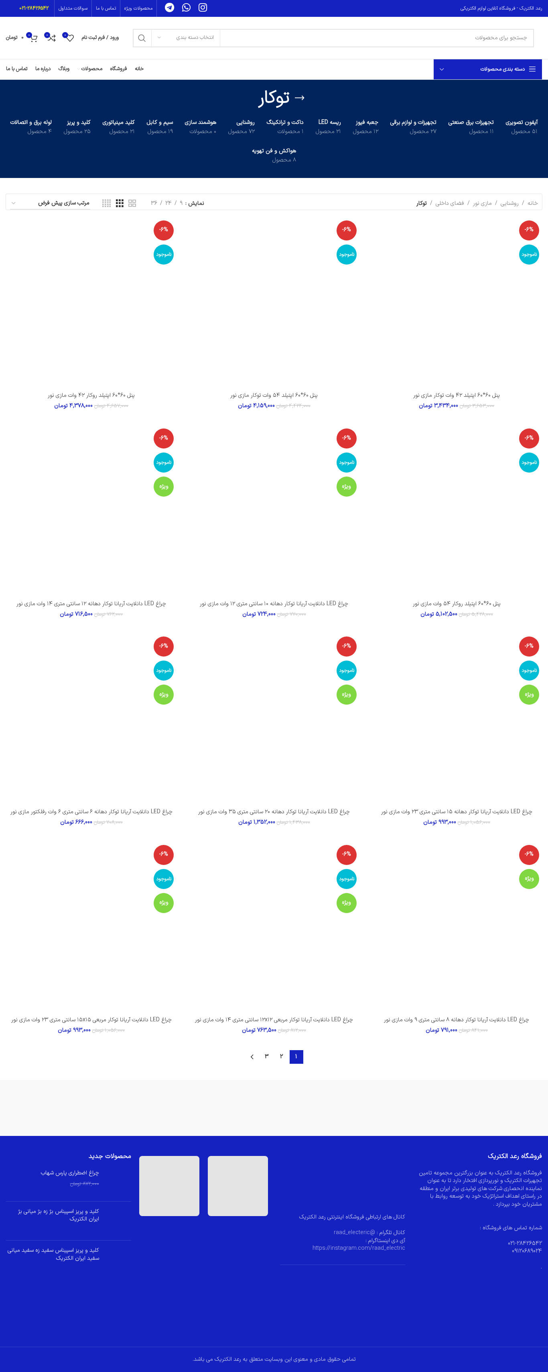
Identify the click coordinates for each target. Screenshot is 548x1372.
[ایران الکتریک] (44, 1108)
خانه (533, 203)
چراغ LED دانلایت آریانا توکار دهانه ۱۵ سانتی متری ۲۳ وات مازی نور (456, 812)
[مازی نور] (503, 1108)
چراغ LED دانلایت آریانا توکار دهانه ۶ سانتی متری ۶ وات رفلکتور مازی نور (91, 812)
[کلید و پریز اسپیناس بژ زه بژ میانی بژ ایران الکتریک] (118, 1221)
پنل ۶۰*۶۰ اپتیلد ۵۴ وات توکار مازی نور (274, 395)
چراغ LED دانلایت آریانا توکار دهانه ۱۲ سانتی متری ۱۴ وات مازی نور (91, 604)
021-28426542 (34, 8)
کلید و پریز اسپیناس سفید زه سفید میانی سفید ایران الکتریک (53, 1254)
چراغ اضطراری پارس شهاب (70, 1173)
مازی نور (482, 203)
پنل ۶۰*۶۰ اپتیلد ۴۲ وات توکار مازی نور (456, 395)
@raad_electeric (354, 1233)
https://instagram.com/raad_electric (359, 1248)
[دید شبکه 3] (120, 203)
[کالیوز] (427, 1108)
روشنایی (510, 203)
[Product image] (456, 303)
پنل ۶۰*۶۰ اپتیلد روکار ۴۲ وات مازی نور (91, 395)
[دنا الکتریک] (197, 1108)
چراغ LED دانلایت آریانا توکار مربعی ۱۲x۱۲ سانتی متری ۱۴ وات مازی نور (274, 1020)
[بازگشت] (300, 98)
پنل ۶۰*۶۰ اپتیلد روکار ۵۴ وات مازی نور (457, 604)
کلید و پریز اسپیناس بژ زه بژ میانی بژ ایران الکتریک (58, 1215)
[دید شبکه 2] (132, 203)
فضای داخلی (450, 203)
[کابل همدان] (350, 1108)
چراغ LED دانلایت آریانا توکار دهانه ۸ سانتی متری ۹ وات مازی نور (456, 1020)
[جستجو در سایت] (142, 38)
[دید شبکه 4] (106, 203)
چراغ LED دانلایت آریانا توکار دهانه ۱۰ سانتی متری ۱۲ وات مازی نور (274, 604)
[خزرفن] (121, 1108)
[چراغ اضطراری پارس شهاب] (118, 1182)
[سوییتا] (274, 1108)
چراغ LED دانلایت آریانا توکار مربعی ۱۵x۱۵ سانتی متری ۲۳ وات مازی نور (91, 1020)
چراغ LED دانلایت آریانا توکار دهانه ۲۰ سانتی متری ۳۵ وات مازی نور (274, 812)
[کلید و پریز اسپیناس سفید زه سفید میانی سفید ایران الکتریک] (118, 1260)
